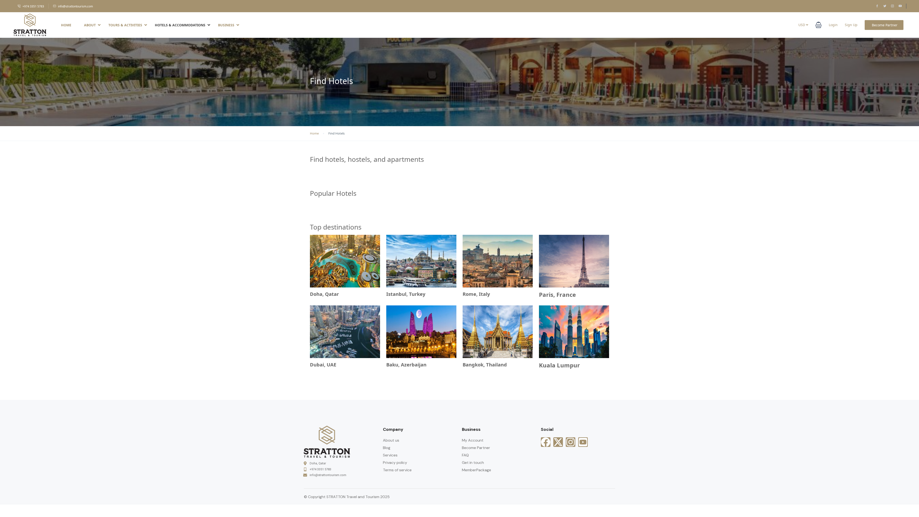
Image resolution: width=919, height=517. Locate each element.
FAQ (465, 455)
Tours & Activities (125, 25)
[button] (818, 25)
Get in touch (473, 462)
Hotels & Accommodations (180, 25)
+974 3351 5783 (33, 6)
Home (66, 25)
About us (391, 440)
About (90, 25)
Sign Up (851, 24)
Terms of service (397, 469)
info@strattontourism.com (75, 6)
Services (390, 455)
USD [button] (802, 24)
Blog (386, 447)
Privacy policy (395, 462)
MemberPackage (476, 469)
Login (833, 24)
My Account (472, 440)
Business (226, 25)
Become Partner (884, 25)
